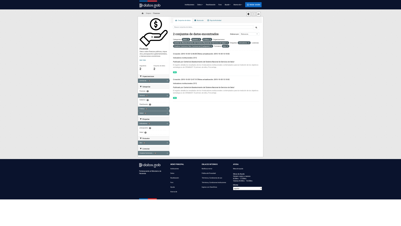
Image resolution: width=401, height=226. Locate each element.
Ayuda (172, 187)
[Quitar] (188, 39)
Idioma (235, 185)
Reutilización (210, 5)
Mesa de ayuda (238, 169)
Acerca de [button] (237, 5)
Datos (172, 173)
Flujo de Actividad (215, 20)
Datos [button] (199, 5)
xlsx (175, 72)
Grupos (148, 13)
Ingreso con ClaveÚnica (209, 187)
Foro (220, 5)
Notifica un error (207, 169)
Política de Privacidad (209, 173)
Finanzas (156, 13)
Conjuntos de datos (184, 20)
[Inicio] (142, 13)
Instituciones (189, 5)
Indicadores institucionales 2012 (185, 58)
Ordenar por (234, 34)
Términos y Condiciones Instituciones (214, 182)
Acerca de (200, 20)
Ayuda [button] (227, 5)
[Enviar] (256, 27)
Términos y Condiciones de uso (212, 178)
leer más (143, 60)
